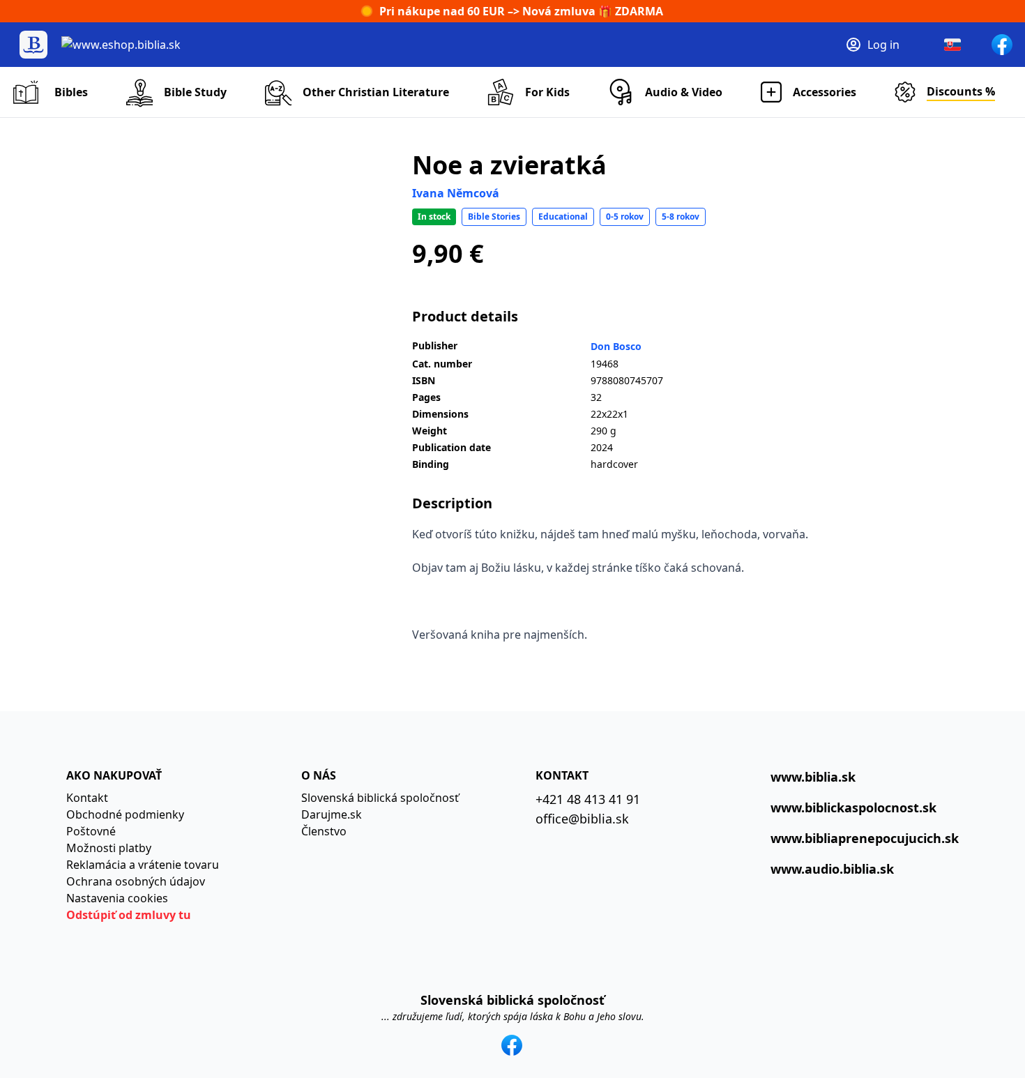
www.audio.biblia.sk (832, 868)
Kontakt (87, 797)
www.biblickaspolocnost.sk (853, 807)
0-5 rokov (625, 216)
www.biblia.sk (813, 776)
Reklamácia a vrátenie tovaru (142, 864)
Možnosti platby (108, 848)
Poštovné (91, 831)
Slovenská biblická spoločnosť (380, 797)
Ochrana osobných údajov (135, 881)
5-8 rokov (680, 216)
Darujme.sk (331, 814)
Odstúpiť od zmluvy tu (128, 915)
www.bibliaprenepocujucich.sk (864, 838)
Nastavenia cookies (117, 898)
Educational (563, 216)
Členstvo (324, 831)
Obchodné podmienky (125, 814)
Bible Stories (494, 216)
